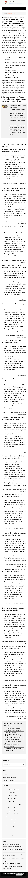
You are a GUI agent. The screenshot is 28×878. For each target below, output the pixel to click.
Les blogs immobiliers (14, 835)
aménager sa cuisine (19, 127)
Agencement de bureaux (14, 810)
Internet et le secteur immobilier (14, 829)
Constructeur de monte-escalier (14, 813)
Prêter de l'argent (14, 792)
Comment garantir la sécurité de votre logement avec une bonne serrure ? (14, 854)
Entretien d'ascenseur (14, 801)
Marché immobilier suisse (14, 798)
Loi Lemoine (14, 819)
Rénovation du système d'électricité (14, 826)
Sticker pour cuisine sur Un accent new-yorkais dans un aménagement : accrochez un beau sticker (14, 99)
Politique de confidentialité (9, 780)
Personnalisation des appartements (14, 816)
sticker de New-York (17, 130)
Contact (4, 774)
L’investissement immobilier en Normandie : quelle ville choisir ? (13, 867)
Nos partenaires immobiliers (9, 777)
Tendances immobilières (14, 832)
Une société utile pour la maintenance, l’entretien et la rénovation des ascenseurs (12, 845)
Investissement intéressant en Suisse (14, 804)
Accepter (19, 874)
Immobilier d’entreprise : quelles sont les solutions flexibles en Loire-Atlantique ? (12, 862)
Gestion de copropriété (14, 789)
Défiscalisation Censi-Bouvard (14, 822)
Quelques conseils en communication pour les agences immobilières (13, 850)
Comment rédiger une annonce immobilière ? (13, 858)
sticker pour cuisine (17, 132)
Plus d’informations (11, 874)
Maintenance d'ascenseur (14, 807)
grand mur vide (12, 129)
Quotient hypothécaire (14, 795)
